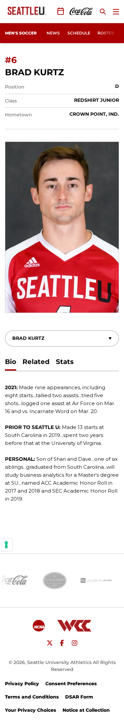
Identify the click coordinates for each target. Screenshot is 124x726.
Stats (65, 362)
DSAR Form (79, 697)
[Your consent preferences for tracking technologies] (6, 544)
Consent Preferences (71, 684)
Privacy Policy (22, 684)
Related (36, 362)
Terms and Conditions (32, 697)
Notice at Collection (86, 710)
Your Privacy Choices (30, 710)
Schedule (78, 32)
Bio (10, 362)
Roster (106, 32)
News (53, 32)
